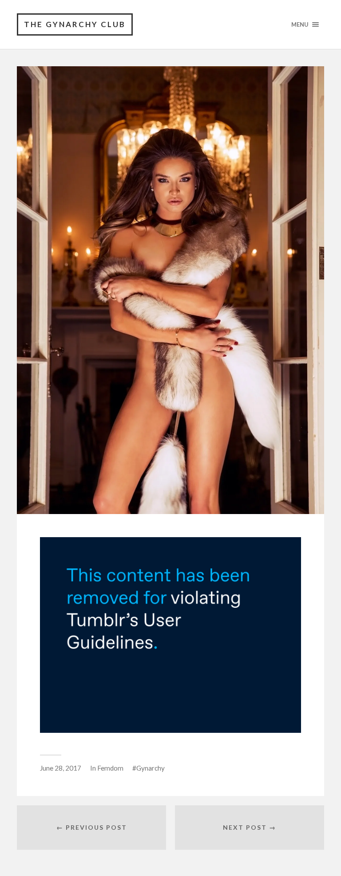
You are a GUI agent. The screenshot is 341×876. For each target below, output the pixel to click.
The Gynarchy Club (75, 24)
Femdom (110, 768)
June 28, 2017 (60, 768)
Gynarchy (150, 768)
